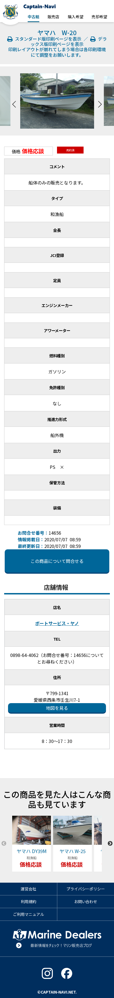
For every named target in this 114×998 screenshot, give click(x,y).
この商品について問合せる (57, 561)
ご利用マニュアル (28, 914)
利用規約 (28, 901)
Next (100, 101)
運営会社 (28, 889)
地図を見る (57, 708)
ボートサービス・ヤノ (57, 623)
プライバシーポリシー (85, 889)
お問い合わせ (85, 901)
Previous (14, 101)
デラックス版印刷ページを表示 (68, 41)
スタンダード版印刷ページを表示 (47, 38)
